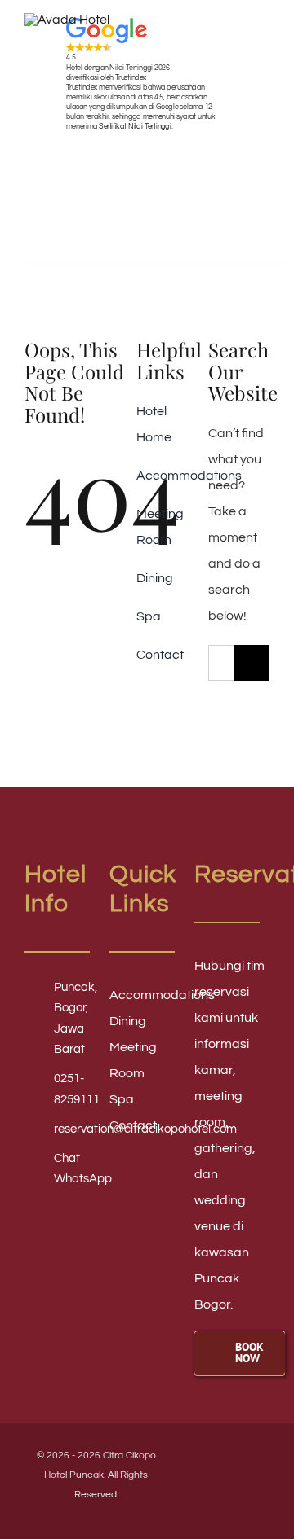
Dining (127, 1021)
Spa (121, 1099)
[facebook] (196, 1460)
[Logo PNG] (66, 19)
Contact (133, 1125)
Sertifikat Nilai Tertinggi (135, 125)
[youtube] (223, 1460)
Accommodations (162, 995)
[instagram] (251, 1460)
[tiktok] (223, 1491)
